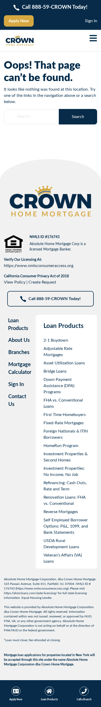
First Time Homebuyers (65, 415)
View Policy (14, 282)
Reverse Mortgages (61, 512)
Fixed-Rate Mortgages (64, 423)
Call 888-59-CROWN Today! (54, 299)
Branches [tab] (19, 352)
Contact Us (17, 400)
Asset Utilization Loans (64, 363)
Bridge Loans (55, 371)
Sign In (91, 21)
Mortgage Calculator (19, 368)
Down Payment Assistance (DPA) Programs (59, 386)
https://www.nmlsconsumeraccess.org (38, 266)
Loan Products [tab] (18, 324)
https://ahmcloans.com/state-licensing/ (30, 593)
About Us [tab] (19, 340)
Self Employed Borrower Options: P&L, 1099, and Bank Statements (66, 526)
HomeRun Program (61, 446)
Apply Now (19, 21)
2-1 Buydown (56, 340)
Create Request (42, 282)
